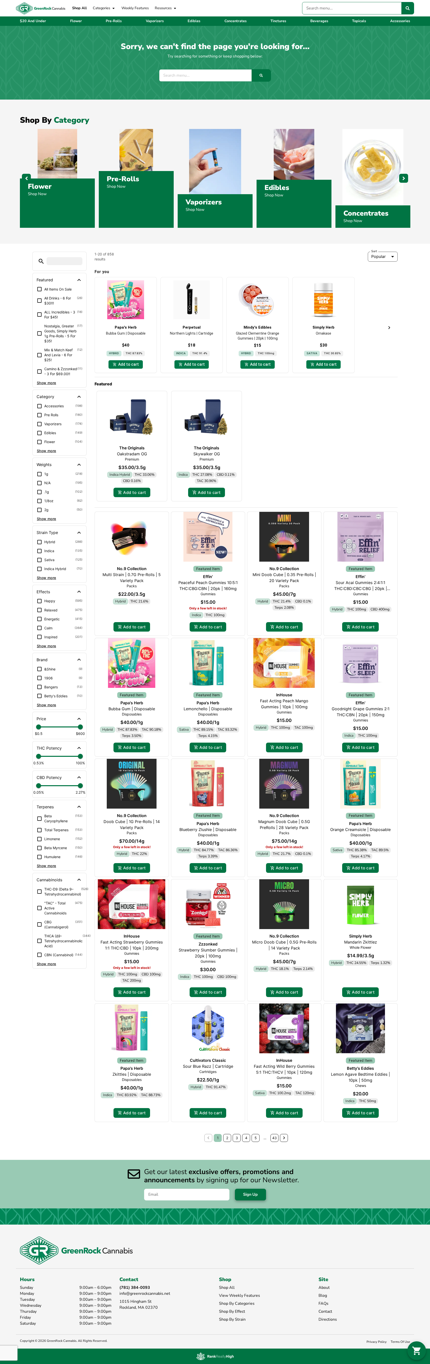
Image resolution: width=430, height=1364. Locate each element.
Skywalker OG (206, 453)
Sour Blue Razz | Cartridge (208, 1066)
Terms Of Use (400, 1342)
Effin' (208, 576)
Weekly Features (135, 7)
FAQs (323, 1303)
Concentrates (365, 213)
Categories (101, 7)
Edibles (277, 187)
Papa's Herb (131, 702)
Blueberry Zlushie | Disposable (207, 829)
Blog (323, 1295)
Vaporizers (204, 202)
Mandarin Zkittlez (360, 942)
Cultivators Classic (208, 1060)
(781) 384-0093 (134, 1287)
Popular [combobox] (378, 256)
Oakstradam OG (132, 453)
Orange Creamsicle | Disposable (360, 829)
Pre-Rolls (123, 179)
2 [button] (227, 1138)
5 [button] (256, 1138)
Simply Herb (360, 936)
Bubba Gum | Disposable (131, 708)
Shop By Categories (237, 1303)
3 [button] (237, 1138)
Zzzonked (208, 944)
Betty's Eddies (360, 1068)
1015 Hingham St (135, 1301)
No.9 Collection (132, 568)
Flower (40, 186)
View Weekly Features (239, 1295)
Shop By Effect (232, 1311)
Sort (374, 251)
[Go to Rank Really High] (215, 1356)
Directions (328, 1319)
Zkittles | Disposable (131, 1074)
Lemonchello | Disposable (208, 708)
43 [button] (274, 1138)
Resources (163, 7)
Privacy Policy (377, 1342)
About (324, 1287)
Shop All (79, 7)
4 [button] (246, 1138)
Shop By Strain (232, 1319)
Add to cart (134, 492)
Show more (46, 383)
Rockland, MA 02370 (138, 1307)
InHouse (284, 694)
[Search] (407, 8)
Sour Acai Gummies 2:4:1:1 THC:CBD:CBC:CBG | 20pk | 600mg (360, 588)
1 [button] (218, 1138)
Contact (325, 1311)
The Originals (132, 447)
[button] (41, 261)
